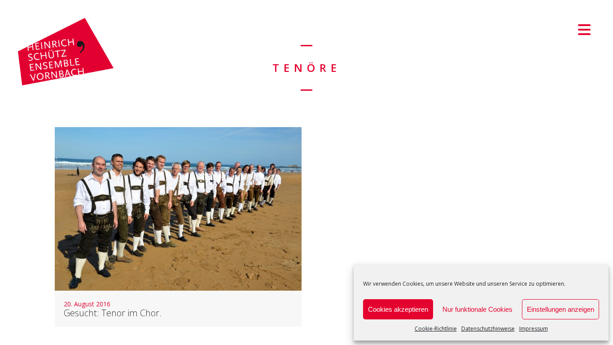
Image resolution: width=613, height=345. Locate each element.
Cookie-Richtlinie (436, 328)
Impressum (533, 328)
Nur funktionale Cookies (477, 309)
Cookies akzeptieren (398, 309)
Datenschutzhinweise (488, 328)
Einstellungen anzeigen (560, 309)
